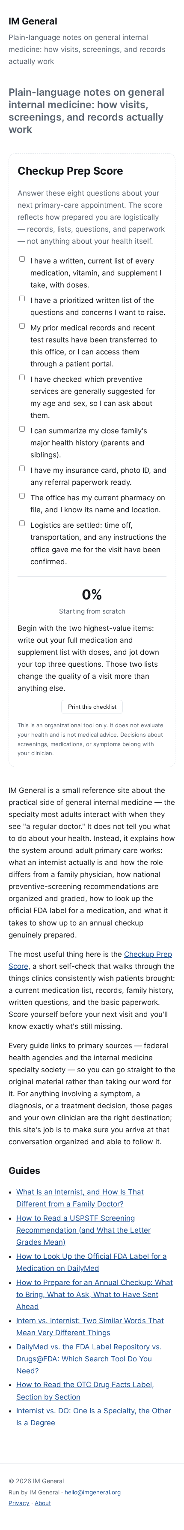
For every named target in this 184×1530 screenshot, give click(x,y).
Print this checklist (92, 707)
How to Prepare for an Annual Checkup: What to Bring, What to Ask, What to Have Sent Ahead (94, 1294)
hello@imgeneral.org (93, 1492)
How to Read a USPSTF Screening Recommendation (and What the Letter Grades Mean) (83, 1230)
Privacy (19, 1503)
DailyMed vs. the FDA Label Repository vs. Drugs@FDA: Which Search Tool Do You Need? (89, 1359)
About (43, 1503)
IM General (33, 21)
